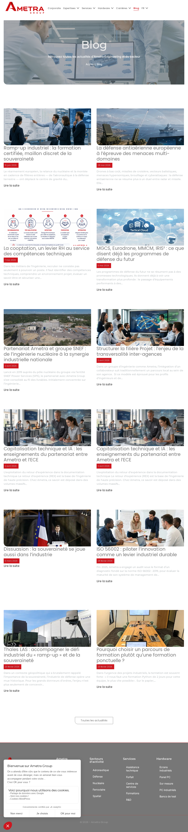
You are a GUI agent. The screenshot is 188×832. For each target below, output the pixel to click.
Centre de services (132, 785)
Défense (98, 776)
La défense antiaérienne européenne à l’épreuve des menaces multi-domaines (139, 153)
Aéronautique (101, 770)
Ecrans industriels (166, 769)
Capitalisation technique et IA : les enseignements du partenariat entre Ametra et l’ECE (46, 454)
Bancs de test (168, 796)
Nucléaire (98, 783)
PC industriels (168, 789)
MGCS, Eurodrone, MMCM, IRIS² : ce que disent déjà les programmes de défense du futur (140, 254)
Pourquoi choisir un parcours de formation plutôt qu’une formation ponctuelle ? (136, 655)
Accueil (90, 64)
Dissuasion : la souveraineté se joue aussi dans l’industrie (44, 551)
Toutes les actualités (94, 720)
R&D (128, 799)
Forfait (130, 777)
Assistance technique (132, 769)
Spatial (97, 796)
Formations (132, 793)
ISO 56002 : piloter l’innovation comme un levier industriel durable (137, 551)
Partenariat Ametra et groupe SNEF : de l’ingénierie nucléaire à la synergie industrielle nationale (46, 354)
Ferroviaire (99, 789)
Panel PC (165, 777)
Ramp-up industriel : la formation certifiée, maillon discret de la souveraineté (42, 153)
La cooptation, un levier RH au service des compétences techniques (46, 251)
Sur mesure (166, 783)
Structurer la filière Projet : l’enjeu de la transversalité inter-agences (140, 351)
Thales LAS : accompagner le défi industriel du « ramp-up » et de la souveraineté (42, 655)
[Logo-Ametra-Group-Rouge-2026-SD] (25, 8)
